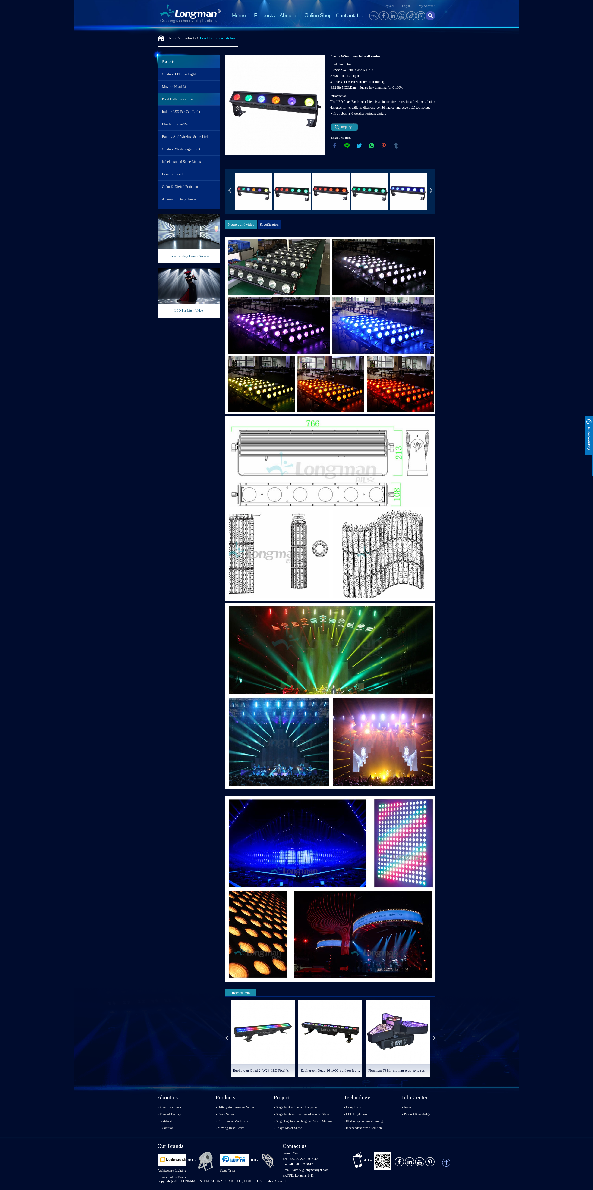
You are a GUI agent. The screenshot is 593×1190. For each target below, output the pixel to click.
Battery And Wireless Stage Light (186, 136)
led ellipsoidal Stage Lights (181, 161)
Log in (406, 6)
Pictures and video (241, 224)
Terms (182, 1177)
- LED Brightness (355, 1114)
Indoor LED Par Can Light (181, 111)
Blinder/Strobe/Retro (177, 124)
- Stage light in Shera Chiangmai (295, 1107)
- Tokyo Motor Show (288, 1128)
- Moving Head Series (230, 1128)
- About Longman (169, 1107)
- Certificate (165, 1121)
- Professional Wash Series (233, 1121)
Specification (269, 224)
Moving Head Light (176, 86)
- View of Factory (169, 1114)
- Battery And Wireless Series (235, 1107)
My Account (427, 6)
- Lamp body (352, 1107)
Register (388, 6)
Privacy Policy (167, 1177)
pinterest (383, 145)
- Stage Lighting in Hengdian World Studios (303, 1121)
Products (188, 38)
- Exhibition (165, 1128)
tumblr (396, 145)
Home (172, 38)
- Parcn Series (225, 1114)
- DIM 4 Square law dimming (363, 1121)
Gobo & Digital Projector (180, 186)
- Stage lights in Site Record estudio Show (301, 1114)
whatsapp (371, 145)
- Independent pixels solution (363, 1128)
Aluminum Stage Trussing (180, 199)
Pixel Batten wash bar (217, 38)
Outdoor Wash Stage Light (181, 149)
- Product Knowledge (416, 1114)
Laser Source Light (175, 174)
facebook (334, 145)
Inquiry (346, 127)
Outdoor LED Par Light (179, 74)
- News (406, 1107)
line (347, 145)
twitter (359, 145)
